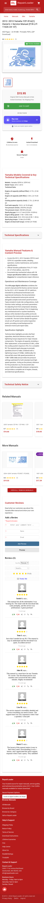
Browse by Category (9, 812)
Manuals (15, 16)
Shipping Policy (7, 825)
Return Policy (7, 828)
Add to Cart (18, 106)
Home (6, 16)
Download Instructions (10, 836)
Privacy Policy (7, 898)
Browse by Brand (8, 808)
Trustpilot (5, 857)
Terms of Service (8, 832)
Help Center (6, 847)
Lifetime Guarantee (9, 839)
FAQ (3, 843)
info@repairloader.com (10, 873)
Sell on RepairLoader (9, 815)
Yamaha (32, 16)
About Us (5, 850)
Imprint (22, 898)
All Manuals (6, 805)
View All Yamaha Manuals (22, 490)
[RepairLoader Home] (22, 3)
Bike (23, 16)
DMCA (16, 898)
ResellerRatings (7, 854)
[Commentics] (22, 642)
